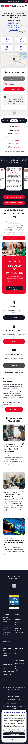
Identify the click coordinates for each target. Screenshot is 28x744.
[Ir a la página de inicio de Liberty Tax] (8, 6)
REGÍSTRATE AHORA (14, 288)
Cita (7, 42)
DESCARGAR (14, 318)
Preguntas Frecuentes (6, 660)
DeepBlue (18, 619)
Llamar (7, 49)
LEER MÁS (14, 365)
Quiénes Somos (7, 664)
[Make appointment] (26, 1)
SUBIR (14, 341)
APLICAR (14, 409)
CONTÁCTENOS (14, 238)
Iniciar (19, 6)
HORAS (14, 121)
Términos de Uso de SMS (14, 703)
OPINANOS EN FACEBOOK (14, 203)
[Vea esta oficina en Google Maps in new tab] (2, 170)
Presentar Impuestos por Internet (7, 627)
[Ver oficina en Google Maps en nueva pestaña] (14, 59)
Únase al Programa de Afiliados (19, 669)
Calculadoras (6, 638)
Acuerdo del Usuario (14, 700)
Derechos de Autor (14, 693)
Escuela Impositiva (18, 624)
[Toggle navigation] (25, 6)
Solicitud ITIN (6, 641)
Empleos (5, 668)
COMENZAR (14, 89)
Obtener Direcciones (20, 42)
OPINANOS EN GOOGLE (14, 197)
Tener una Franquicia (18, 653)
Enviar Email (14, 30)
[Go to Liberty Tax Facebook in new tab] (14, 586)
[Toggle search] (23, 6)
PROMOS (22, 121)
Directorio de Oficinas (6, 655)
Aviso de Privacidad (14, 696)
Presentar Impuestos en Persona (6, 620)
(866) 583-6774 (7, 674)
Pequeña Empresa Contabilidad (19, 630)
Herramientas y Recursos (7, 633)
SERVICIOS (5, 121)
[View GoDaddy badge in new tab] (14, 608)
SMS (21, 49)
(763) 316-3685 (14, 27)
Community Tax (19, 663)
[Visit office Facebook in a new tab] (14, 113)
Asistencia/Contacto (8, 671)
